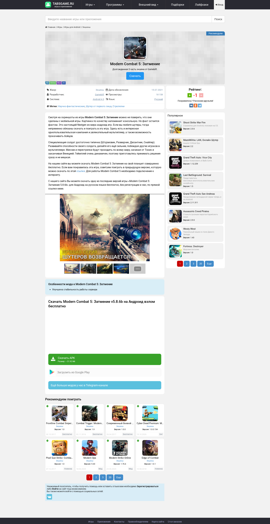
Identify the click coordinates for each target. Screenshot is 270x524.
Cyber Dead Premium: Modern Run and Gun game (150, 423)
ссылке (80, 171)
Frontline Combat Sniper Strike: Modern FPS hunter (60, 423)
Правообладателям (138, 521)
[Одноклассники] (195, 105)
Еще (118, 477)
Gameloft (99, 94)
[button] (161, 196)
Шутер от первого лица (99, 106)
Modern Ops (89, 457)
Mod (59, 83)
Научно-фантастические (71, 106)
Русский (158, 99)
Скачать (135, 76)
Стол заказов (175, 521)
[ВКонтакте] (191, 105)
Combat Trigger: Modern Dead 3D (90, 423)
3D (64, 83)
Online (52, 83)
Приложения (103, 521)
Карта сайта (158, 521)
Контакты (119, 521)
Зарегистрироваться (147, 486)
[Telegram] (200, 105)
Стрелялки (119, 106)
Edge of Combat (150, 457)
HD (47, 83)
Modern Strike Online (120, 457)
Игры (91, 521)
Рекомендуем (215, 33)
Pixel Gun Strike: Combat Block (60, 457)
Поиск (218, 19)
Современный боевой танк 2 (120, 423)
